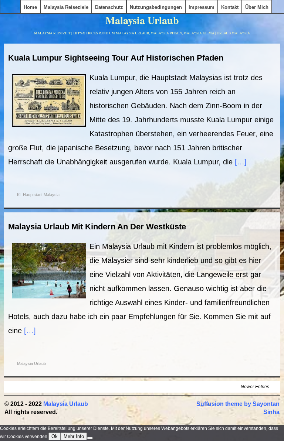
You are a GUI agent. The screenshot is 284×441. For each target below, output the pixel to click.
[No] (90, 438)
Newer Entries (255, 386)
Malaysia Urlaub (142, 20)
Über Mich (256, 7)
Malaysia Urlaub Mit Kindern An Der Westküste (97, 226)
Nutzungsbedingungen (156, 7)
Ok (54, 436)
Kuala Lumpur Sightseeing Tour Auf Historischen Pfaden (115, 57)
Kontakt (230, 7)
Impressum (201, 7)
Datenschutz (109, 7)
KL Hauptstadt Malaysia (38, 194)
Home (30, 7)
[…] (241, 162)
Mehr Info (74, 436)
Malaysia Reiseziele (66, 7)
